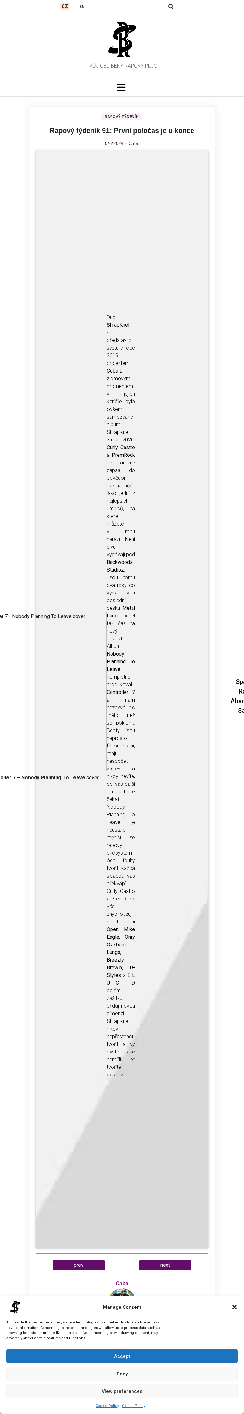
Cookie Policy (107, 1406)
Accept (122, 1356)
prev (79, 1265)
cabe (134, 143)
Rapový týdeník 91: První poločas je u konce (122, 131)
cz (65, 6)
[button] (234, 1307)
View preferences (122, 1391)
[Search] (170, 7)
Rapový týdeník (122, 117)
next (165, 1265)
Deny (122, 1374)
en (82, 6)
